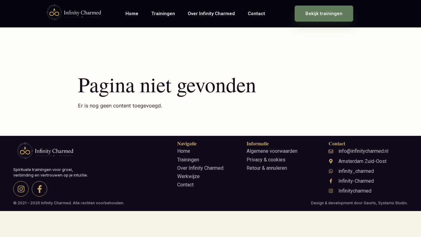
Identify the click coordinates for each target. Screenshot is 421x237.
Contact (256, 13)
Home (131, 13)
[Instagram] (21, 189)
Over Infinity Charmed (211, 13)
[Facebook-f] (39, 189)
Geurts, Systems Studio (385, 203)
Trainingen (163, 13)
